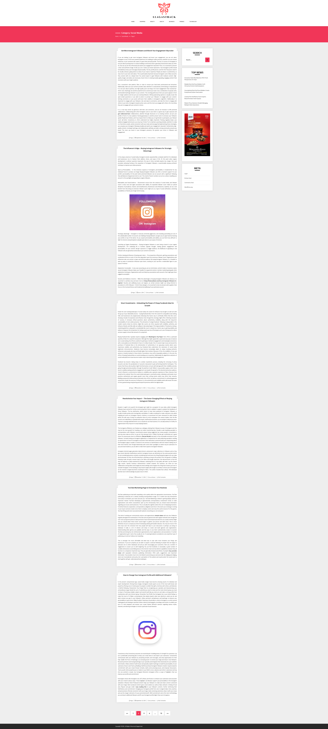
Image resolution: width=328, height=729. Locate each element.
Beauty (152, 21)
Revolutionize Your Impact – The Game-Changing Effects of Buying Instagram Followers (147, 399)
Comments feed (189, 183)
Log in (186, 174)
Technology (193, 21)
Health (162, 21)
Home (133, 21)
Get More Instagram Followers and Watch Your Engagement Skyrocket (147, 50)
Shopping (142, 21)
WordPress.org (188, 187)
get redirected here (124, 114)
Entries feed (187, 178)
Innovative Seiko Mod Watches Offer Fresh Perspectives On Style (196, 79)
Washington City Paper (156, 337)
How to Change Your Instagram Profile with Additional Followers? (147, 575)
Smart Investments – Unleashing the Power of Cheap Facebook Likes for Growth (147, 304)
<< (127, 713)
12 (161, 713)
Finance (182, 21)
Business (171, 21)
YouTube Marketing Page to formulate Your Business (147, 487)
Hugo (131, 138)
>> (168, 713)
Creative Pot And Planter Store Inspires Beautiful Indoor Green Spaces (195, 97)
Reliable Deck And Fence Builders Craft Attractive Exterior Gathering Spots (194, 85)
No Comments (162, 138)
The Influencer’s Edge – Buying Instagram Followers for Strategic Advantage (147, 149)
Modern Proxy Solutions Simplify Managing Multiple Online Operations (196, 104)
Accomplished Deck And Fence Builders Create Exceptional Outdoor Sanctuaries (196, 91)
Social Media (152, 137)
